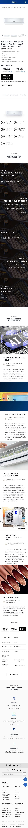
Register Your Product (7, 810)
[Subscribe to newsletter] (24, 774)
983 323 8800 (21, 738)
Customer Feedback (7, 814)
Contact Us (17, 816)
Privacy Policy (20, 824)
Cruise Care (5, 808)
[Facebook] (6, 765)
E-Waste (4, 824)
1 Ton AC (17, 791)
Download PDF (14, 674)
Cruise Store (21, 81)
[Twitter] (17, 765)
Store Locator (18, 814)
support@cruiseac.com (14, 724)
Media (16, 810)
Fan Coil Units (5, 799)
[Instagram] (10, 765)
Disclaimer (4, 826)
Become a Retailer (19, 812)
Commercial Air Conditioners (6, 795)
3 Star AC (17, 796)
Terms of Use (11, 824)
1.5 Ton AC (17, 793)
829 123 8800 (14, 707)
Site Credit (18, 826)
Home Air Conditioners (12, 7)
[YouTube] (14, 765)
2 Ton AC (17, 795)
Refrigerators (5, 797)
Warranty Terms (6, 816)
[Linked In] (21, 765)
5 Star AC (17, 798)
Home (3, 7)
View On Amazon (7, 85)
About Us (17, 808)
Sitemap (12, 826)
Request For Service (7, 812)
